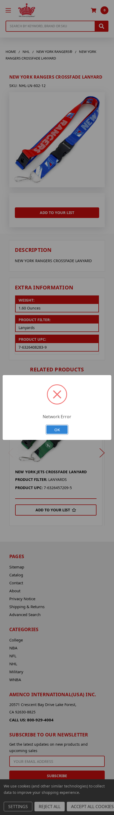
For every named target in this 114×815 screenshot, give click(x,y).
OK (57, 429)
